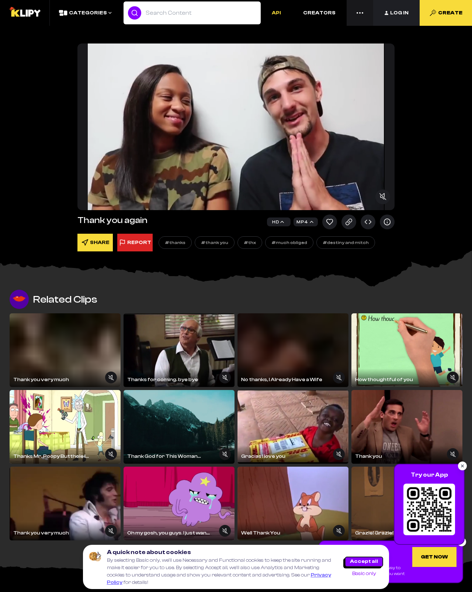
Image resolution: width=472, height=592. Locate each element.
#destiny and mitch (346, 242)
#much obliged (289, 242)
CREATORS (319, 13)
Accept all (364, 561)
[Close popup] (462, 466)
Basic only (364, 574)
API (276, 13)
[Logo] (25, 13)
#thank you (214, 242)
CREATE (450, 13)
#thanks (175, 242)
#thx (250, 242)
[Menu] (360, 13)
